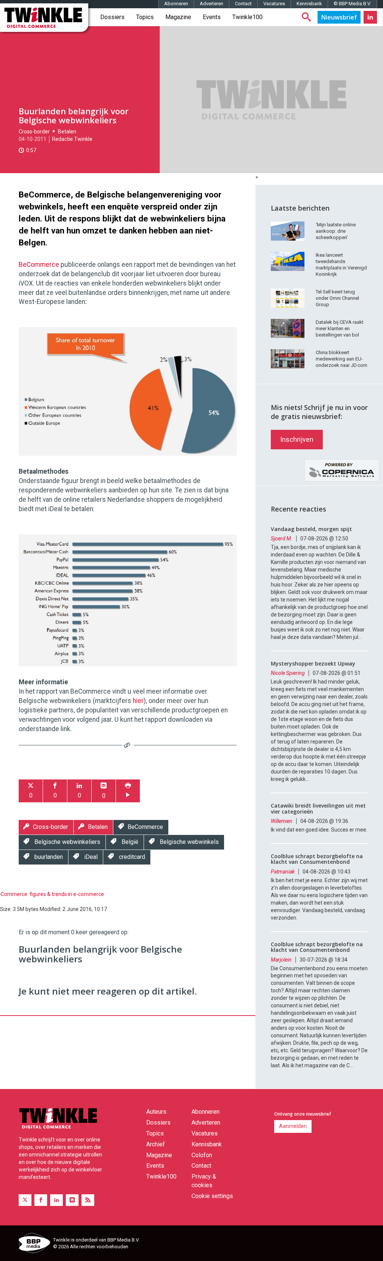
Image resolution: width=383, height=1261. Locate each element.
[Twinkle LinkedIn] (370, 17)
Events (212, 17)
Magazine (178, 17)
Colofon (202, 1155)
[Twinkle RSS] (88, 1200)
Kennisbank (309, 3)
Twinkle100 (247, 17)
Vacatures (274, 3)
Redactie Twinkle (72, 139)
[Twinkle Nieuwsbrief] (339, 17)
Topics (145, 17)
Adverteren (211, 3)
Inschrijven (296, 439)
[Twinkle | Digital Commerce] (44, 17)
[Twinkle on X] (25, 1200)
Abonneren (176, 3)
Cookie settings (212, 1196)
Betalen (67, 132)
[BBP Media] (33, 1244)
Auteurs (156, 1111)
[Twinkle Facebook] (40, 1200)
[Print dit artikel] (128, 790)
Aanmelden (293, 1126)
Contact (243, 3)
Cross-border (34, 132)
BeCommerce (39, 264)
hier (138, 701)
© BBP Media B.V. (352, 3)
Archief (155, 1144)
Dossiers (112, 17)
